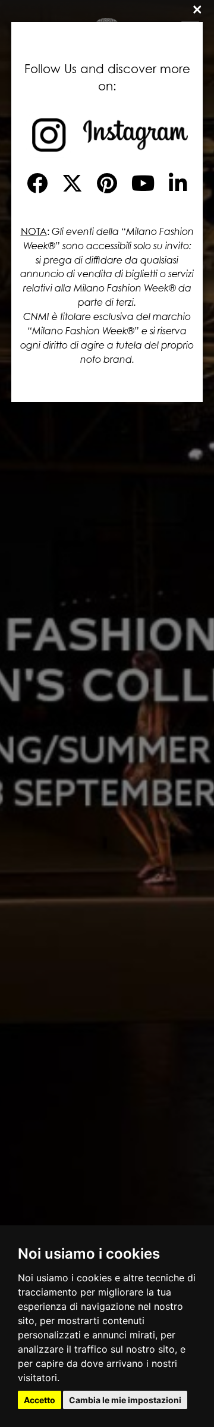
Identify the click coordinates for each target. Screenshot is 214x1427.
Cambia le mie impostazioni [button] (125, 1400)
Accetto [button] (39, 1400)
